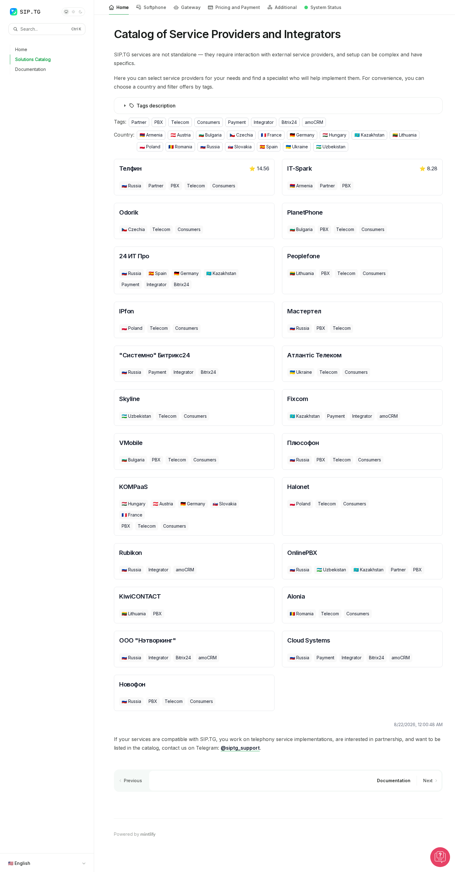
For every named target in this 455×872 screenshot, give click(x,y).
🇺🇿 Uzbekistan (330, 146)
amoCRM (314, 122)
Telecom (180, 122)
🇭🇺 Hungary (334, 134)
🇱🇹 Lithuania (404, 134)
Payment (237, 122)
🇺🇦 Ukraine (297, 146)
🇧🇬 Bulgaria (210, 134)
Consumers (208, 122)
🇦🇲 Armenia (151, 134)
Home (122, 7)
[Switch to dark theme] (80, 12)
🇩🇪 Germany (302, 134)
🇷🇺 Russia (210, 146)
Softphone (155, 7)
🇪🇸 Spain (269, 146)
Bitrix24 (289, 122)
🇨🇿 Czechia (241, 134)
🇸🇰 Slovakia (240, 146)
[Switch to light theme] (73, 12)
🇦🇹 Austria (181, 134)
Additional (286, 7)
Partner (139, 122)
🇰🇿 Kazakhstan (369, 134)
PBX (158, 122)
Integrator (264, 122)
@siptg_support (240, 748)
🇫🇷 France (271, 134)
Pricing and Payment (237, 7)
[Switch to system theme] (66, 12)
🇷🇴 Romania (180, 146)
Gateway (191, 7)
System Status (325, 7)
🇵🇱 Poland (150, 146)
